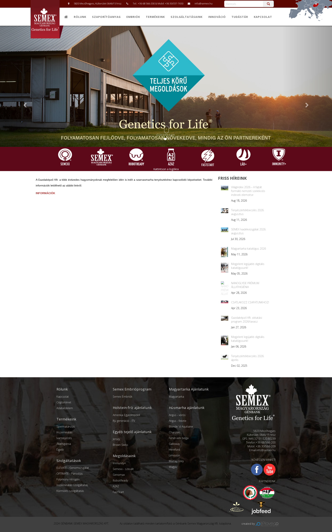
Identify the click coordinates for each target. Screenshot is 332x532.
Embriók (133, 17)
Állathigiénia (63, 444)
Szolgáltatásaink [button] (187, 17)
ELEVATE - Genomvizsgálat (72, 468)
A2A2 (116, 486)
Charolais (174, 432)
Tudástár (240, 17)
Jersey (116, 439)
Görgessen (165, 135)
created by (249, 523)
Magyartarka (176, 396)
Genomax (119, 475)
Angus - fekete (177, 421)
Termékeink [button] (155, 17)
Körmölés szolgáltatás (70, 491)
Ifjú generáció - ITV (124, 421)
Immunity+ (119, 463)
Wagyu (173, 467)
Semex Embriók (122, 396)
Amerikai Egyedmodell (126, 415)
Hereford (174, 449)
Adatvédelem (64, 408)
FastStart (118, 492)
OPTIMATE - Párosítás (69, 473)
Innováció (217, 17)
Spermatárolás (65, 426)
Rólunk (80, 17)
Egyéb (60, 449)
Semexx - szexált (123, 469)
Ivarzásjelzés (64, 438)
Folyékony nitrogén (68, 479)
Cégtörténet (63, 402)
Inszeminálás (64, 432)
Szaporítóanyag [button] (106, 17)
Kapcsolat (263, 17)
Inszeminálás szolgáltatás (72, 485)
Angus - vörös (177, 415)
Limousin (174, 455)
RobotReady (120, 480)
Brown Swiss (120, 445)
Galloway (174, 444)
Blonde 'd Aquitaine (181, 426)
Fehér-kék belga (178, 438)
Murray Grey (176, 461)
